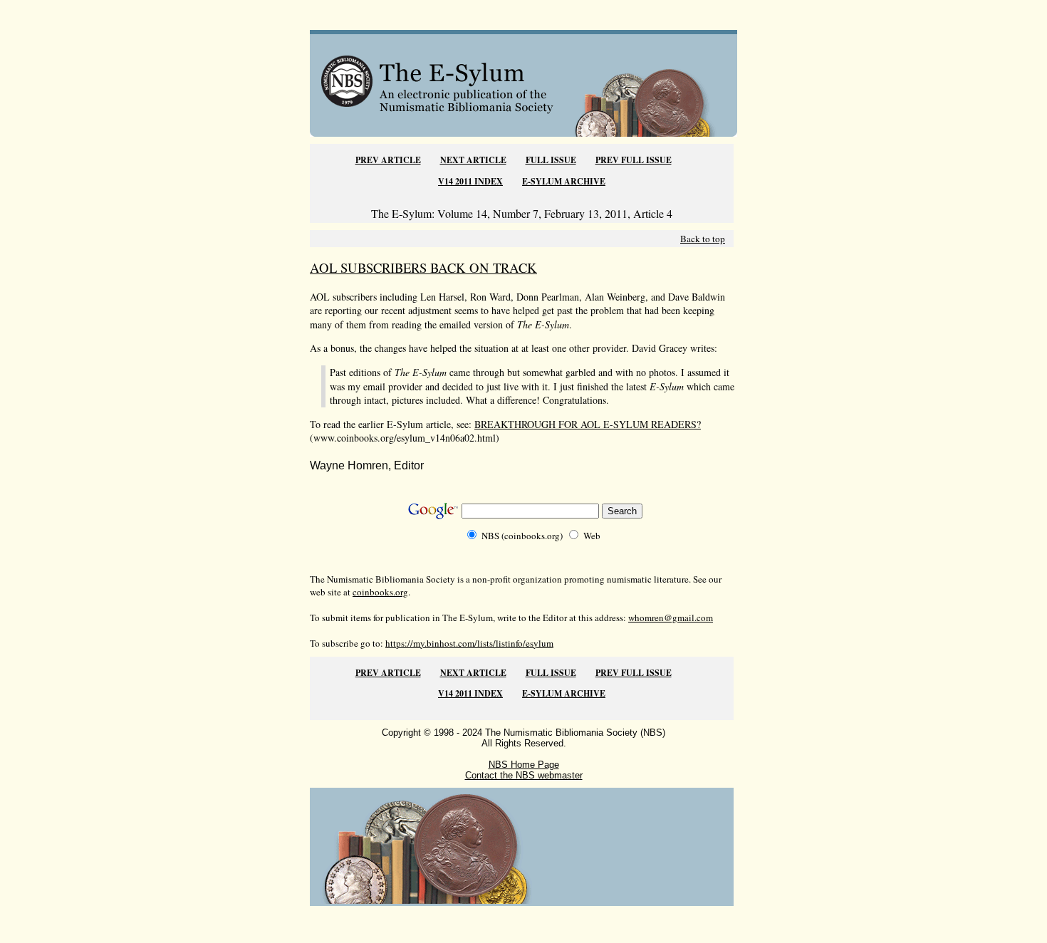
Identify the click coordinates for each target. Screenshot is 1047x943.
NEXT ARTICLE (473, 160)
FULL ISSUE (551, 160)
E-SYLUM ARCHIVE (563, 181)
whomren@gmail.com (670, 617)
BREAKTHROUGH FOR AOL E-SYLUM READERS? (587, 424)
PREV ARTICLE (388, 160)
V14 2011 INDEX (470, 181)
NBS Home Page (524, 764)
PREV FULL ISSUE (633, 160)
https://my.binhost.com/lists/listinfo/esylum (469, 643)
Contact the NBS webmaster (524, 775)
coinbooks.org (380, 591)
